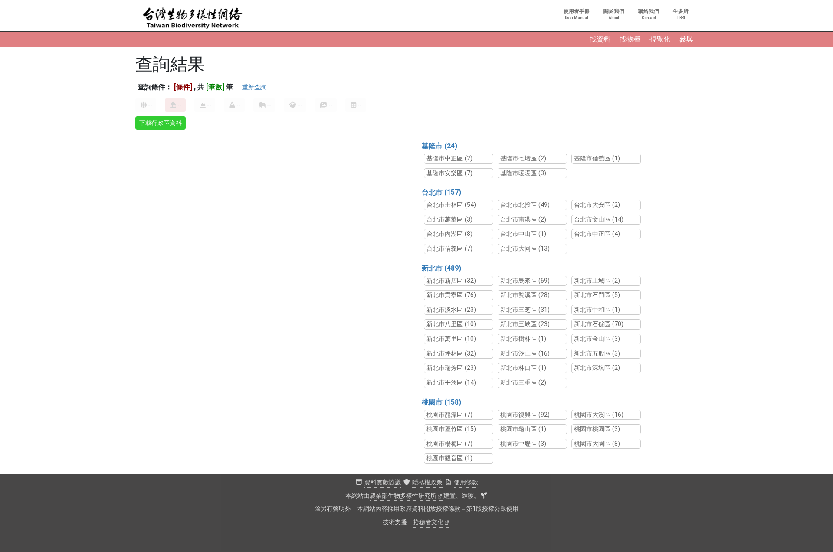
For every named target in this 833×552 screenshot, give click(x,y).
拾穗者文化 (428, 522)
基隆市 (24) (439, 146)
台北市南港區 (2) (523, 219)
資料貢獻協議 (382, 482)
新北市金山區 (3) (597, 339)
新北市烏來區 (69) (525, 280)
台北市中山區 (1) (523, 234)
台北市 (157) (441, 192)
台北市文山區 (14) (598, 219)
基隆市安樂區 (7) (449, 173)
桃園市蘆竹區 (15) (451, 429)
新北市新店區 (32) (451, 280)
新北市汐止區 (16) (525, 353)
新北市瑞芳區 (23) (451, 368)
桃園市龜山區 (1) (523, 429)
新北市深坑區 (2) (597, 368)
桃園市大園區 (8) (597, 443)
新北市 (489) (441, 268)
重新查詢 (254, 87)
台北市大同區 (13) (525, 248)
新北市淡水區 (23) (451, 310)
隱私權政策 (427, 482)
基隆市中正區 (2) (449, 158)
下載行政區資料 (160, 122)
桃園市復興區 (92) (525, 414)
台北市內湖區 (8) (449, 234)
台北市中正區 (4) (597, 234)
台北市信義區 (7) (449, 248)
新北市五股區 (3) (597, 353)
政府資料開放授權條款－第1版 (441, 509)
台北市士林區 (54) (451, 205)
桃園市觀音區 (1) (449, 458)
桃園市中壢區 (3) (523, 443)
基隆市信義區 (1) (597, 158)
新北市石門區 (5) (597, 295)
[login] (484, 496)
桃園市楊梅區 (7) (449, 443)
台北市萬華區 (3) (449, 219)
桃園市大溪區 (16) (598, 414)
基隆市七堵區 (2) (523, 158)
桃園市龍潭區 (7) (449, 414)
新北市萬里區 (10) (451, 339)
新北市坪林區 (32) (451, 353)
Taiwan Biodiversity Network (193, 18)
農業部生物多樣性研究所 (403, 496)
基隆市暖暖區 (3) (523, 173)
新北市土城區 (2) (597, 280)
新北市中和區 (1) (597, 310)
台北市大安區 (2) (597, 205)
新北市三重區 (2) (523, 382)
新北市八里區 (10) (451, 324)
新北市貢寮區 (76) (451, 295)
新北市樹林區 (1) (523, 339)
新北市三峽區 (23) (525, 324)
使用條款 (466, 482)
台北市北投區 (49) (525, 205)
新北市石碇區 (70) (598, 324)
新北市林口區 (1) (523, 368)
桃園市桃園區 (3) (597, 429)
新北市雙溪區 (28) (525, 295)
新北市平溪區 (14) (451, 382)
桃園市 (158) (441, 402)
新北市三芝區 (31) (525, 310)
